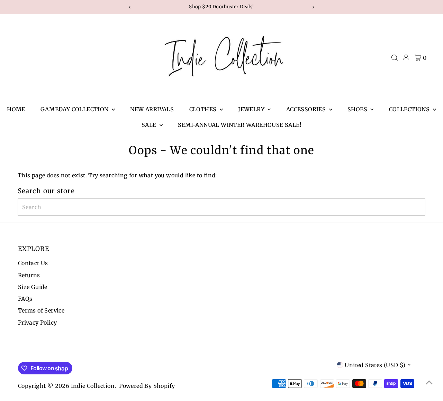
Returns (29, 275)
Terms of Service (41, 310)
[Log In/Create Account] (406, 58)
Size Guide (32, 286)
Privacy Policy (37, 322)
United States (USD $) (375, 365)
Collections (410, 109)
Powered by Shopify (147, 385)
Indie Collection (93, 385)
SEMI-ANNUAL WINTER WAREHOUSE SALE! (239, 124)
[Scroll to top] (429, 382)
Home (16, 109)
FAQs (25, 298)
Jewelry (252, 109)
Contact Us (33, 263)
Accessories (306, 109)
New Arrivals (152, 109)
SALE (150, 124)
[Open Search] (394, 58)
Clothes (203, 109)
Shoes (358, 109)
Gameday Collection (75, 109)
